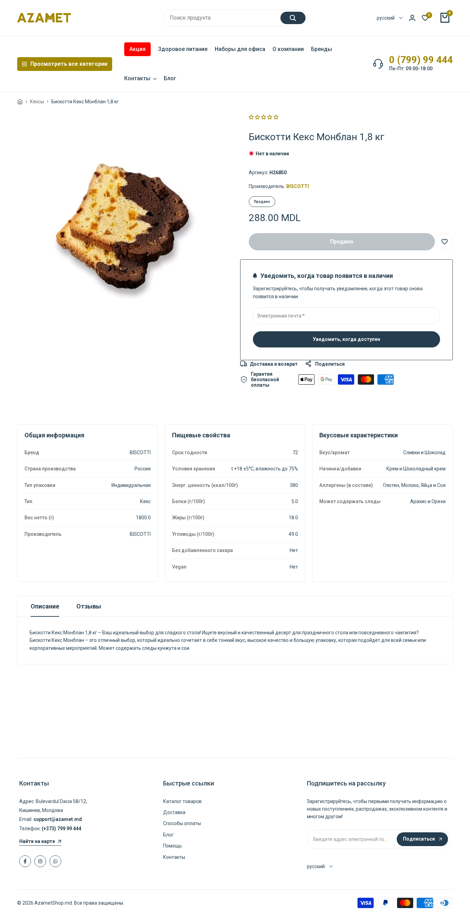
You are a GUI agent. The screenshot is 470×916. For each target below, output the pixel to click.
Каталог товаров (182, 801)
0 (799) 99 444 (421, 60)
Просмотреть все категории (68, 64)
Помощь (172, 846)
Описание (45, 606)
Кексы (37, 101)
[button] (263, 117)
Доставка (174, 812)
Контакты (174, 857)
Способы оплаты (182, 823)
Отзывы (88, 606)
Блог (168, 834)
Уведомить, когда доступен (346, 339)
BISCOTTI (297, 186)
